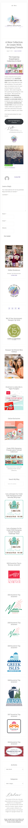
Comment (5, 194)
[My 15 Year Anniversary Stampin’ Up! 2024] (14, 341)
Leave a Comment (17, 51)
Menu (15, 5)
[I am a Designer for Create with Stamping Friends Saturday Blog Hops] (14, 509)
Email (4, 221)
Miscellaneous (12, 167)
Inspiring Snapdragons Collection (14, 121)
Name (4, 213)
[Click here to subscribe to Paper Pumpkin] (14, 409)
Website (4, 228)
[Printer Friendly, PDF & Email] (9, 165)
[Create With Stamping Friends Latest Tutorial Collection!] (14, 465)
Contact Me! (17, 177)
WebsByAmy (18, 822)
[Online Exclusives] (14, 439)
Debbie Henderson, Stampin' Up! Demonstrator (14, 21)
